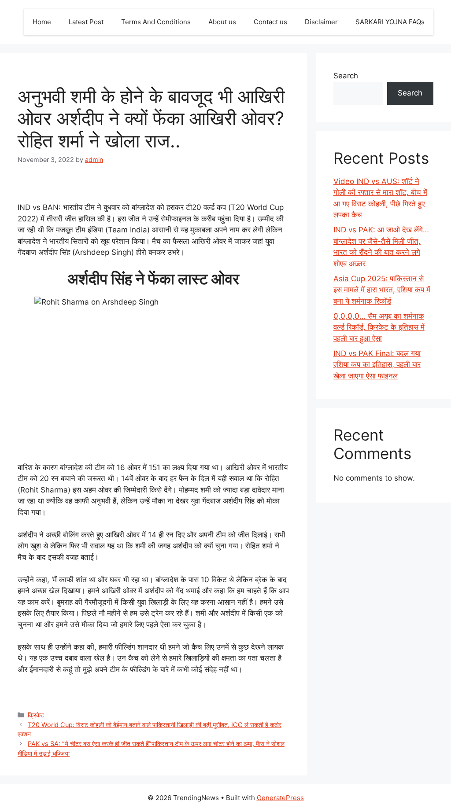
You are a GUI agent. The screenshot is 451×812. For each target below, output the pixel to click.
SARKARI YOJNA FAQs (390, 22)
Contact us (270, 22)
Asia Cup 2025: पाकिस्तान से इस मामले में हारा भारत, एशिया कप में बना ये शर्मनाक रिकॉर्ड (381, 289)
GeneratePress (280, 798)
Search (345, 75)
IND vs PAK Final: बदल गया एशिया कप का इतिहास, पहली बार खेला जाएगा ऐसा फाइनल (377, 364)
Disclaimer (321, 22)
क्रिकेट (36, 715)
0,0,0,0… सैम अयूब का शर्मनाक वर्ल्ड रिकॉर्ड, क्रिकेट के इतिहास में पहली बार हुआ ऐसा (379, 327)
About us (222, 22)
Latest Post (86, 22)
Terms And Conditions (156, 22)
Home (42, 22)
